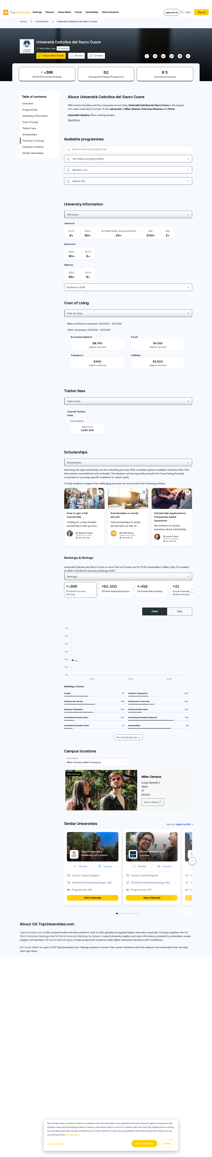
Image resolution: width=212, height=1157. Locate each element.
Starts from (87, 426)
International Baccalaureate (118, 231)
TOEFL (87, 231)
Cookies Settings (55, 1143)
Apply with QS (172, 12)
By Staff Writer (127, 533)
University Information (35, 116)
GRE (151, 231)
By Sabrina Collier (84, 533)
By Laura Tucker (170, 536)
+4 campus (63, 48)
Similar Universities (33, 153)
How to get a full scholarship (77, 515)
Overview (28, 103)
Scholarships (92, 12)
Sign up (201, 12)
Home (23, 21)
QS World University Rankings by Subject (78, 936)
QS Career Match (29, 947)
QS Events (51, 939)
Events (78, 12)
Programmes (30, 109)
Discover (49, 12)
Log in (188, 12)
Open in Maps (151, 802)
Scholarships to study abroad (124, 515)
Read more (74, 120)
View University (92, 897)
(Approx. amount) (97, 347)
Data (179, 611)
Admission (73, 214)
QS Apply (67, 939)
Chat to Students (110, 12)
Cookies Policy (73, 1134)
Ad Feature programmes (88, 158)
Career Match (64, 12)
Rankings (37, 12)
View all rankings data (126, 737)
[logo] (16, 12)
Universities (41, 21)
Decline (167, 1143)
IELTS (71, 231)
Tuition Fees (29, 128)
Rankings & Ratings (33, 140)
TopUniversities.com (31, 932)
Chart (155, 611)
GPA (168, 231)
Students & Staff (75, 287)
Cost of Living (30, 122)
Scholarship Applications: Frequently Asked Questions (170, 517)
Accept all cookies (144, 1143)
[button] (192, 861)
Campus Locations (33, 146)
